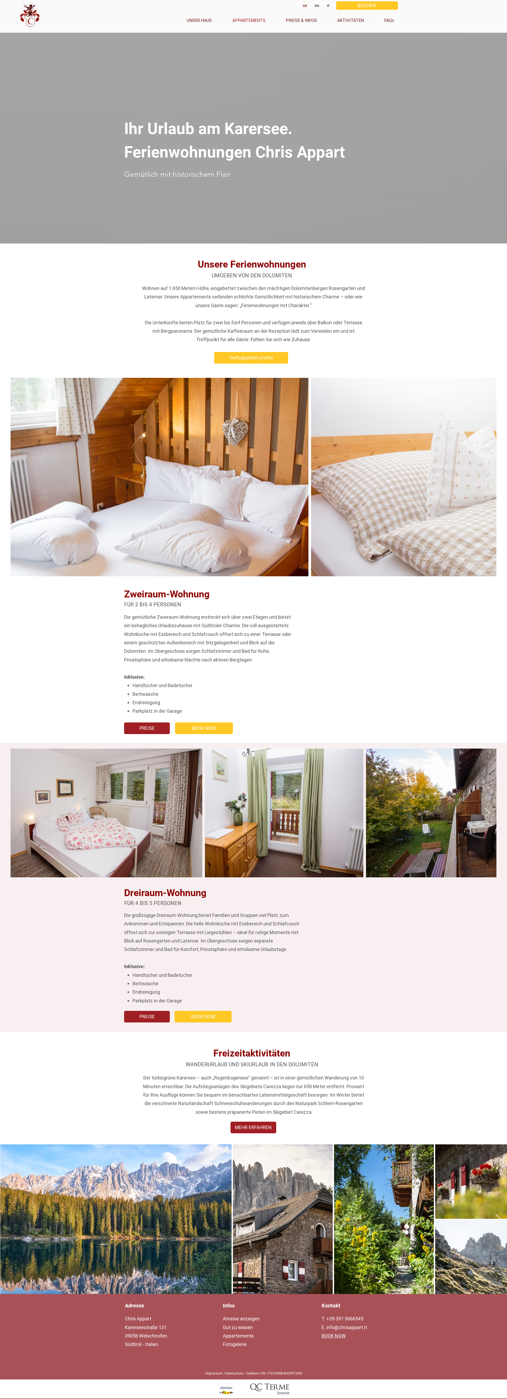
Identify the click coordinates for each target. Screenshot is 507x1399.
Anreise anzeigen (241, 1319)
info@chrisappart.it (346, 1327)
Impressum (214, 1373)
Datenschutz (235, 1373)
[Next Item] (487, 477)
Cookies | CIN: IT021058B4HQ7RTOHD (274, 1373)
